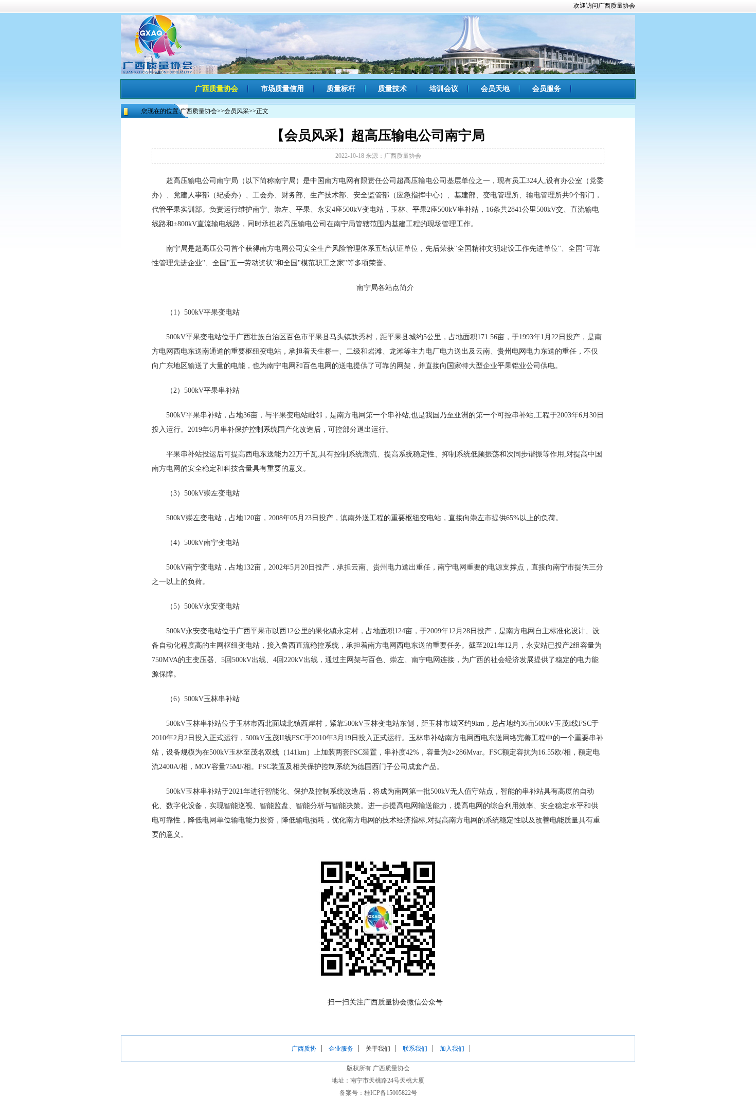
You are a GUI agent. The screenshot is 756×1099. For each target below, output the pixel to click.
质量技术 (392, 89)
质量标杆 (341, 89)
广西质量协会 (216, 89)
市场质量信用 (282, 89)
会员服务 (546, 89)
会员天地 (495, 89)
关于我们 (378, 1048)
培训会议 (443, 89)
